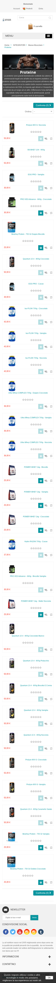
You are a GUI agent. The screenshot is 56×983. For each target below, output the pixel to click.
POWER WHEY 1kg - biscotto (36, 467)
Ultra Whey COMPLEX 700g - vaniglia (36, 418)
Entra (41, 9)
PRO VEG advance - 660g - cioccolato (36, 199)
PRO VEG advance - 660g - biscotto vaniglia (28, 576)
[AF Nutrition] (7, 21)
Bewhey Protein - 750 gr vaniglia (36, 834)
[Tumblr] (41, 932)
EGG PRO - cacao (36, 284)
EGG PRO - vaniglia (36, 174)
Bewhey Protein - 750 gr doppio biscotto (28, 234)
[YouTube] (20, 932)
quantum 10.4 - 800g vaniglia (36, 710)
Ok (49, 977)
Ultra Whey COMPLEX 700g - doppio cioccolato (28, 393)
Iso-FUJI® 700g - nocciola (36, 358)
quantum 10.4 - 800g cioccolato (36, 259)
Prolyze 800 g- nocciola (36, 125)
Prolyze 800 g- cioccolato (36, 760)
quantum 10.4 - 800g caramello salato (36, 809)
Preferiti (29, 9)
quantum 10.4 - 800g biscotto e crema (36, 685)
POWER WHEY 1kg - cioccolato (36, 517)
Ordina (28, 111)
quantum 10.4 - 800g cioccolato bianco (28, 636)
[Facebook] (6, 932)
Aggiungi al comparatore (50, 137)
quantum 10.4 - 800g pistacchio (36, 661)
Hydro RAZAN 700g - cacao (35, 541)
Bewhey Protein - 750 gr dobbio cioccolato (28, 869)
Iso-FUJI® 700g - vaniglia (36, 333)
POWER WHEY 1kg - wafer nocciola (36, 601)
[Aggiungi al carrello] (40, 213)
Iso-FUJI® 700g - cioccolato (36, 308)
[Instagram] (27, 932)
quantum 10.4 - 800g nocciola (36, 735)
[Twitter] (13, 932)
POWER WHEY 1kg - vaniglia (36, 492)
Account (16, 9)
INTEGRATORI (19, 45)
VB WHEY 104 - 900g (36, 150)
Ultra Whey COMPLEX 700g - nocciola (36, 442)
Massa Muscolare (35, 45)
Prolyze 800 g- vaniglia (36, 784)
